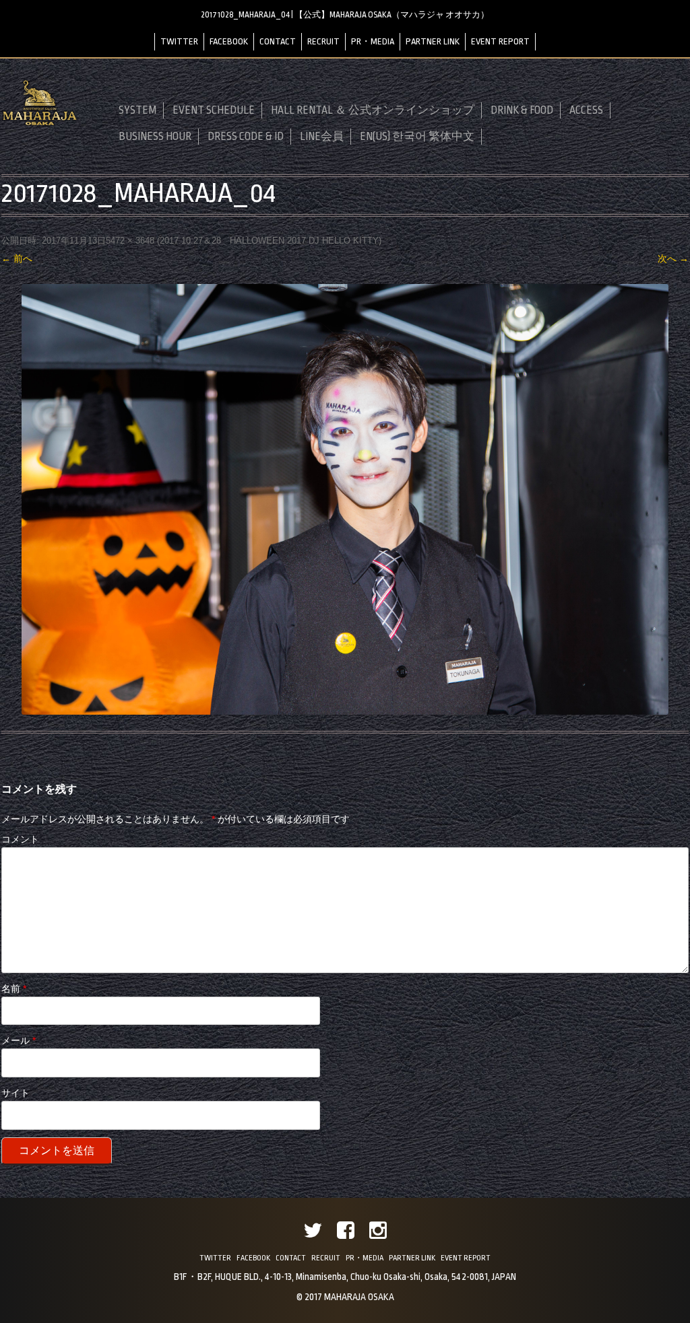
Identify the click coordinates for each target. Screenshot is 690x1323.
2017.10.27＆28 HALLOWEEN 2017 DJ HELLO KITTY (269, 241)
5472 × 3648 (130, 241)
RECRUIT (323, 41)
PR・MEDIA (372, 41)
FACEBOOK (229, 41)
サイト (15, 1092)
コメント (20, 839)
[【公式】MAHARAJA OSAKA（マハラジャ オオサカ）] (39, 123)
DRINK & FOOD (522, 110)
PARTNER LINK (433, 41)
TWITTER (179, 41)
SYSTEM (137, 110)
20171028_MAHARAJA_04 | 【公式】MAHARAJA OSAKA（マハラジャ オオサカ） (345, 15)
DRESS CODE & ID (246, 137)
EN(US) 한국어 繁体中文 (417, 137)
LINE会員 (322, 137)
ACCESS (586, 110)
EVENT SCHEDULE (213, 110)
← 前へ (16, 258)
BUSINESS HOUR (155, 137)
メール (18, 1040)
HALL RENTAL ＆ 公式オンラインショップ (372, 110)
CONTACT (277, 41)
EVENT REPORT (500, 41)
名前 (13, 988)
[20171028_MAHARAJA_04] (345, 499)
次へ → (673, 258)
